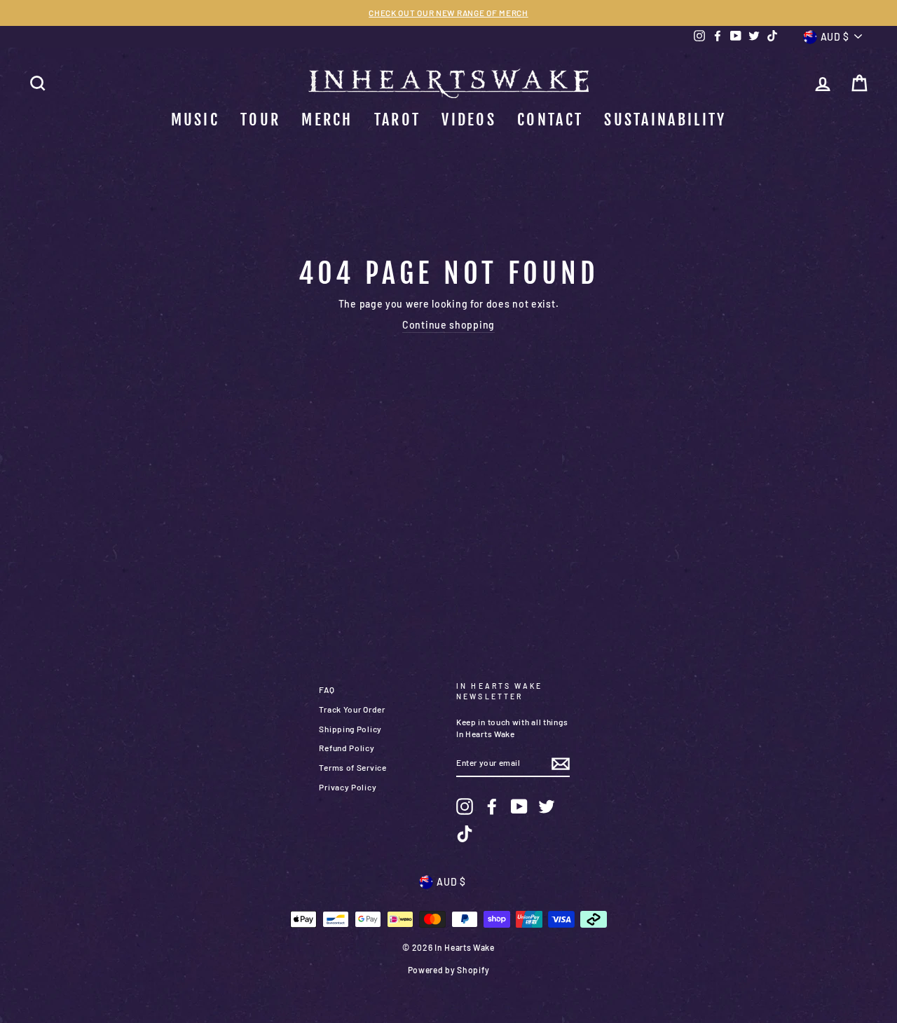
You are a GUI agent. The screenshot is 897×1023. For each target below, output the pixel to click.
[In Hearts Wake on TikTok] (464, 833)
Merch (327, 119)
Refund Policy (346, 748)
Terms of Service (352, 767)
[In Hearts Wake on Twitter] (546, 806)
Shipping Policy (350, 729)
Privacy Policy (347, 787)
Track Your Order (352, 709)
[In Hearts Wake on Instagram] (464, 806)
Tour (260, 119)
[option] (448, 13)
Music (195, 119)
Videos (468, 119)
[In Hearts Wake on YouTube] (519, 806)
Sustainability (665, 119)
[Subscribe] (561, 763)
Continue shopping (448, 325)
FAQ (326, 689)
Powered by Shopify (449, 970)
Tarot (397, 119)
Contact (550, 119)
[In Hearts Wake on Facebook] (492, 806)
